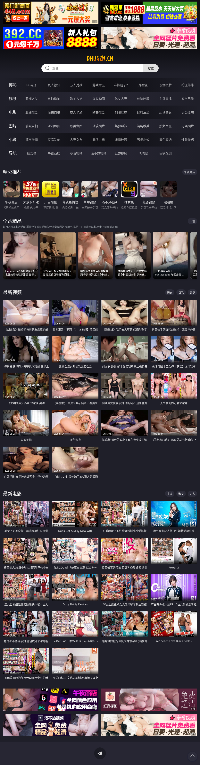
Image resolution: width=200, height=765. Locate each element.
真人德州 (54, 85)
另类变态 (187, 112)
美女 (169, 292)
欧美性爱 (98, 112)
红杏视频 (121, 153)
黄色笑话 (165, 140)
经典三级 (143, 112)
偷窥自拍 (31, 126)
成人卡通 (76, 112)
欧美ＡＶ (76, 99)
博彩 (13, 85)
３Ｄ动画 (98, 99)
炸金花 (143, 85)
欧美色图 (76, 126)
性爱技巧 (187, 140)
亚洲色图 (54, 126)
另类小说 (143, 140)
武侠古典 (98, 140)
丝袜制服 (143, 99)
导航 (13, 153)
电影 (13, 112)
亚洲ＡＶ (31, 99)
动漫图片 (98, 126)
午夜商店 (54, 153)
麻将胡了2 (121, 85)
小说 (13, 139)
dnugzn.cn (100, 58)
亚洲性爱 (31, 112)
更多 (192, 292)
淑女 (181, 494)
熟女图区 (165, 126)
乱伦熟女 (165, 112)
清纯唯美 (143, 126)
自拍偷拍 (54, 99)
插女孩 (31, 153)
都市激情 (31, 140)
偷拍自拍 (54, 112)
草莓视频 (76, 153)
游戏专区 (98, 85)
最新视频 (12, 292)
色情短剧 (165, 153)
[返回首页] (192, 756)
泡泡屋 (143, 153)
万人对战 (76, 85)
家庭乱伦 (54, 140)
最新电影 (12, 493)
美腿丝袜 (121, 126)
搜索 (151, 68)
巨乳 (181, 292)
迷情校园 (121, 140)
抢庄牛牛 (187, 85)
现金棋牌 (165, 85)
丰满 (169, 494)
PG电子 (31, 85)
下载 (192, 221)
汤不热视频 (98, 153)
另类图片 (187, 126)
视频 (13, 98)
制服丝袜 (121, 112)
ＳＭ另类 (187, 99)
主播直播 (165, 99)
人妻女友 (76, 140)
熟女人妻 (121, 99)
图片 (13, 126)
